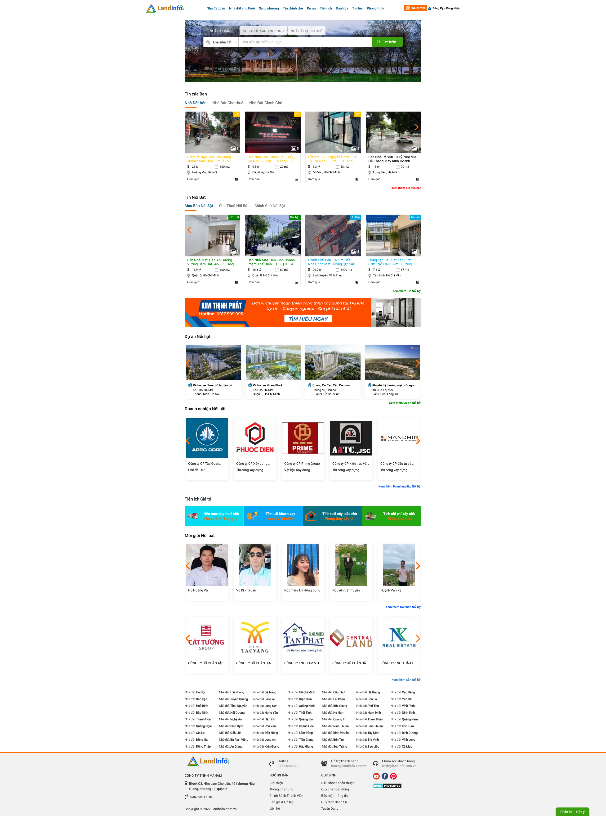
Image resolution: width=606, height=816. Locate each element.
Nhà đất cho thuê (242, 8)
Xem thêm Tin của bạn (406, 188)
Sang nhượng (269, 8)
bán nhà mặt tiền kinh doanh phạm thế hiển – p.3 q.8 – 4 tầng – (271, 264)
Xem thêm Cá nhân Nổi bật (403, 607)
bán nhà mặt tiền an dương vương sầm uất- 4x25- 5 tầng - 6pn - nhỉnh (211, 264)
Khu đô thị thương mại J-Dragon (393, 385)
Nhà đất (195, 692)
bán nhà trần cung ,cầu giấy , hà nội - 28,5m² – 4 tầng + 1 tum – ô (271, 161)
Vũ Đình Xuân (246, 590)
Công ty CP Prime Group (302, 463)
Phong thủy (375, 8)
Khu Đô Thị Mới (203, 390)
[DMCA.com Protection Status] (395, 786)
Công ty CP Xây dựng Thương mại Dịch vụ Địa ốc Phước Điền (253, 464)
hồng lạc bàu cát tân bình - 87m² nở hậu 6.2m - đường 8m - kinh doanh (393, 264)
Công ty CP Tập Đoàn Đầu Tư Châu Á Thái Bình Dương (206, 464)
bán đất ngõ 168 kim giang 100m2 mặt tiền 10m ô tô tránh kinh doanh (209, 161)
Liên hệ (274, 808)
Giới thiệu (276, 783)
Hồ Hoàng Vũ (198, 590)
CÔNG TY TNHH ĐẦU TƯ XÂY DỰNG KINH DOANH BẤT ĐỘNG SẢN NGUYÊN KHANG (398, 663)
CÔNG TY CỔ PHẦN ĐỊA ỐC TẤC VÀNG (253, 663)
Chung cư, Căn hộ (324, 390)
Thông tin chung (281, 789)
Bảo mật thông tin (334, 796)
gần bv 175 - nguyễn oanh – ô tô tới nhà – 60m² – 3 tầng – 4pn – (332, 161)
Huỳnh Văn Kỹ (390, 590)
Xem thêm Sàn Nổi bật (406, 679)
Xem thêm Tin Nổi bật (406, 291)
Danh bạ (342, 8)
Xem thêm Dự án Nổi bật (405, 403)
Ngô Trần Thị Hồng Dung (302, 590)
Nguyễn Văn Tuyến (346, 590)
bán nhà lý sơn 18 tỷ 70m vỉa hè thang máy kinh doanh (392, 159)
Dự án (311, 8)
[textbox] (298, 42)
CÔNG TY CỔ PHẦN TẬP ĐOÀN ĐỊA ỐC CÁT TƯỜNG (205, 663)
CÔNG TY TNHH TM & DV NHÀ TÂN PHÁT (302, 663)
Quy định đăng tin (334, 802)
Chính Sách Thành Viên (286, 796)
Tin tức (357, 8)
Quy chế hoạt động (335, 789)
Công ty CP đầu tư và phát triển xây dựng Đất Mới (397, 464)
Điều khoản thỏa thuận (338, 783)
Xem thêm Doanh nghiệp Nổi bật (400, 486)
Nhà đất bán (216, 8)
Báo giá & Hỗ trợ (281, 802)
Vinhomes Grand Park (268, 385)
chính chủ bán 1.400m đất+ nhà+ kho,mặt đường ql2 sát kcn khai (331, 264)
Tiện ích (326, 8)
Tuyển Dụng (330, 808)
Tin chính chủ (293, 8)
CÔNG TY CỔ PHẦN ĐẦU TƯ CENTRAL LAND (350, 663)
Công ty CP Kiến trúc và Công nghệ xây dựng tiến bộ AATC (350, 464)
